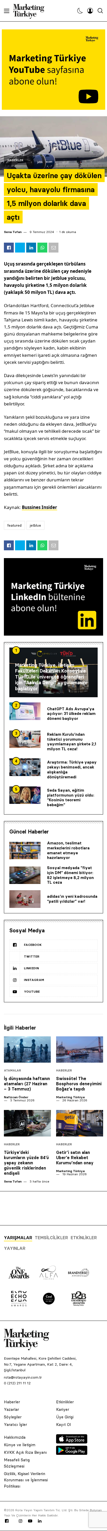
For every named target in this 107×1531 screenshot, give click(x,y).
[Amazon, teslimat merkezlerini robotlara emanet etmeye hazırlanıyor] (25, 851)
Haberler (15, 160)
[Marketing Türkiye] (30, 10)
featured (14, 525)
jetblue (35, 525)
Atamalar (12, 1070)
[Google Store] (71, 1453)
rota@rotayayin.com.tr (23, 1377)
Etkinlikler (84, 1237)
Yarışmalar (18, 1237)
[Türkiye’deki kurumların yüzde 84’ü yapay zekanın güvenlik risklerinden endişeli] (27, 1123)
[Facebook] (7, 1521)
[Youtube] (30, 1521)
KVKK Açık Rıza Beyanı (25, 1452)
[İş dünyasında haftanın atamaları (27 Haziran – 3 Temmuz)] (27, 1049)
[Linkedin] (40, 1521)
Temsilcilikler (51, 1237)
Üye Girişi (64, 1416)
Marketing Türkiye (70, 1097)
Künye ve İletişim (19, 1444)
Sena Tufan (13, 232)
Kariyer (62, 1409)
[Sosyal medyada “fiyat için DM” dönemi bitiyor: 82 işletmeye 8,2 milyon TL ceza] (25, 875)
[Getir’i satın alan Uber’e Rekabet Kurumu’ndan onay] (79, 1123)
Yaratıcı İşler (15, 1424)
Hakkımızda (14, 1437)
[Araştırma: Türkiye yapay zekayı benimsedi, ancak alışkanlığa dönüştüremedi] (25, 767)
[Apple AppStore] (71, 1442)
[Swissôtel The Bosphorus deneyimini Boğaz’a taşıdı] (79, 1049)
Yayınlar (14, 1248)
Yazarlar (11, 1409)
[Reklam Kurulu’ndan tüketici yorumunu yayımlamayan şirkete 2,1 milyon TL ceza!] (25, 739)
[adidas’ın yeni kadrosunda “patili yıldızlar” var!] (25, 899)
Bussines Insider (39, 507)
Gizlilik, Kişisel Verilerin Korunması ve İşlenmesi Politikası (26, 1480)
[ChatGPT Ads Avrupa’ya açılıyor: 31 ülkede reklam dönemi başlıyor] (25, 711)
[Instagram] (20, 1521)
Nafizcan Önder (16, 1097)
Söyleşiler (13, 1416)
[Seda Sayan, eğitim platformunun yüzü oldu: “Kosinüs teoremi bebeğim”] (25, 795)
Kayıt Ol (63, 1424)
